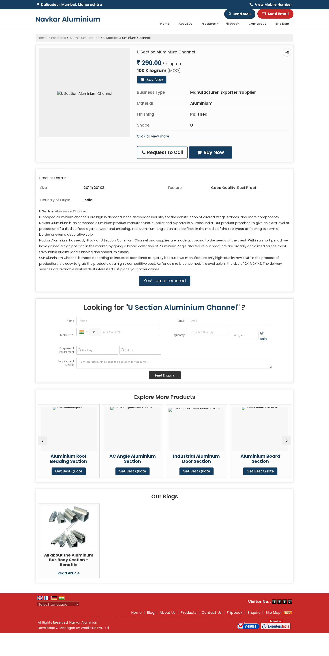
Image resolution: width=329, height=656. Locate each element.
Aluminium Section (85, 38)
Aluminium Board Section (226, 458)
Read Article (69, 573)
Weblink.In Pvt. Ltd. (95, 628)
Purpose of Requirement (66, 350)
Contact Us (257, 23)
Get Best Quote (98, 471)
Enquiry (254, 612)
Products (208, 23)
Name (70, 321)
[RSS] (288, 612)
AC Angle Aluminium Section (99, 458)
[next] (286, 440)
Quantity (179, 335)
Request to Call (164, 152)
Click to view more (153, 136)
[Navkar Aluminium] (68, 19)
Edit (263, 338)
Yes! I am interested (164, 281)
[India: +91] (82, 332)
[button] (273, 4)
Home (164, 23)
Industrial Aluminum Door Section (162, 458)
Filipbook (232, 23)
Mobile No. (67, 335)
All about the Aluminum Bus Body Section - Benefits (68, 559)
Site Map (282, 23)
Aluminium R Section (290, 456)
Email (181, 321)
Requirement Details (66, 363)
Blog (150, 612)
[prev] (42, 440)
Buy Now (154, 79)
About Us (185, 23)
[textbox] (244, 335)
